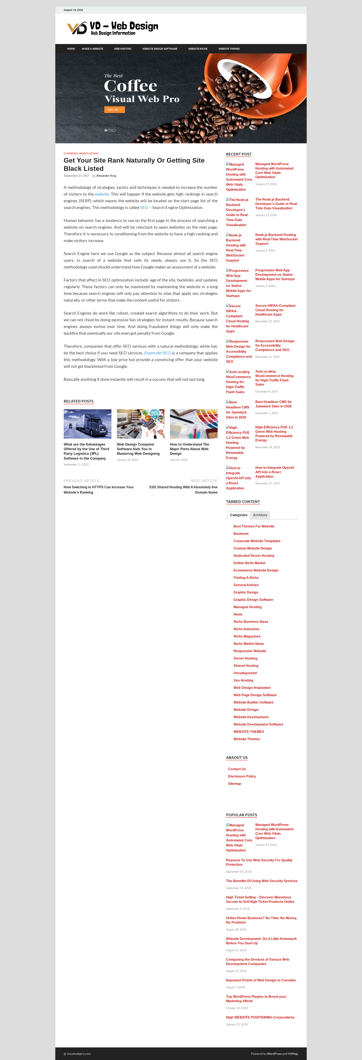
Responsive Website (250, 651)
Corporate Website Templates (257, 541)
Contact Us (237, 769)
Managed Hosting (248, 607)
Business (241, 533)
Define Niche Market (249, 563)
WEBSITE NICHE (197, 48)
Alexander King (106, 175)
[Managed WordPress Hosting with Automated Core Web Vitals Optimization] (239, 164)
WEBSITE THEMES (229, 48)
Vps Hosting (243, 680)
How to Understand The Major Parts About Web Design (189, 449)
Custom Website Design (253, 548)
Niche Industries (247, 629)
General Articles (246, 585)
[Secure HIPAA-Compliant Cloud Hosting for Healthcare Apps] (239, 306)
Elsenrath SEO (157, 352)
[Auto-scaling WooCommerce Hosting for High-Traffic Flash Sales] (239, 372)
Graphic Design (246, 592)
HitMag (293, 1053)
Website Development (251, 717)
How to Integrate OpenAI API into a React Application (274, 472)
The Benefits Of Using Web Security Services (261, 881)
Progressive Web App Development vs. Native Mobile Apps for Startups (275, 274)
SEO (144, 207)
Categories (238, 515)
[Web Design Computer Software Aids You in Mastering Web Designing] (141, 425)
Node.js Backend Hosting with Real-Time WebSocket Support (276, 239)
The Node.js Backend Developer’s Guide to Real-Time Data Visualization (276, 204)
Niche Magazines (247, 636)
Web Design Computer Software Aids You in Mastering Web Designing (138, 449)
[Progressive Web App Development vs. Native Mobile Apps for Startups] (239, 271)
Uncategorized (245, 673)
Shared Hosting (246, 665)
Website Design (246, 709)
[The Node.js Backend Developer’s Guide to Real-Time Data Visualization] (239, 200)
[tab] (238, 515)
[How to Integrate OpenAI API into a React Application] (239, 468)
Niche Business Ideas (251, 621)
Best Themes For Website (254, 526)
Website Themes (247, 739)
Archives (260, 515)
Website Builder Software (254, 702)
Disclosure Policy (242, 776)
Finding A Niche (246, 577)
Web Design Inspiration (252, 687)
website (102, 193)
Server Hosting (245, 658)
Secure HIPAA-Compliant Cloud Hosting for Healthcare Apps (275, 310)
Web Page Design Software (255, 695)
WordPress (274, 1053)
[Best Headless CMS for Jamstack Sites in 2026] (239, 402)
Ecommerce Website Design (81, 153)
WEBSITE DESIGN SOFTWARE (159, 48)
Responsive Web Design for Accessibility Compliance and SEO (275, 345)
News (238, 614)
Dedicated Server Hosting (254, 555)
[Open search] (296, 49)
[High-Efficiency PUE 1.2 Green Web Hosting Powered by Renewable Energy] (239, 428)
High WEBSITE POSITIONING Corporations (260, 1017)
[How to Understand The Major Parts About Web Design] (194, 425)
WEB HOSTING (122, 48)
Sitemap (234, 783)
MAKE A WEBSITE (92, 48)
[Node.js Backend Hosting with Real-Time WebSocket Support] (239, 235)
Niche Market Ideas (249, 643)
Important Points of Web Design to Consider (261, 980)
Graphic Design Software (253, 599)
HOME (71, 48)
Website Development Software (258, 724)
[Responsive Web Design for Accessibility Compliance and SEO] (239, 341)
